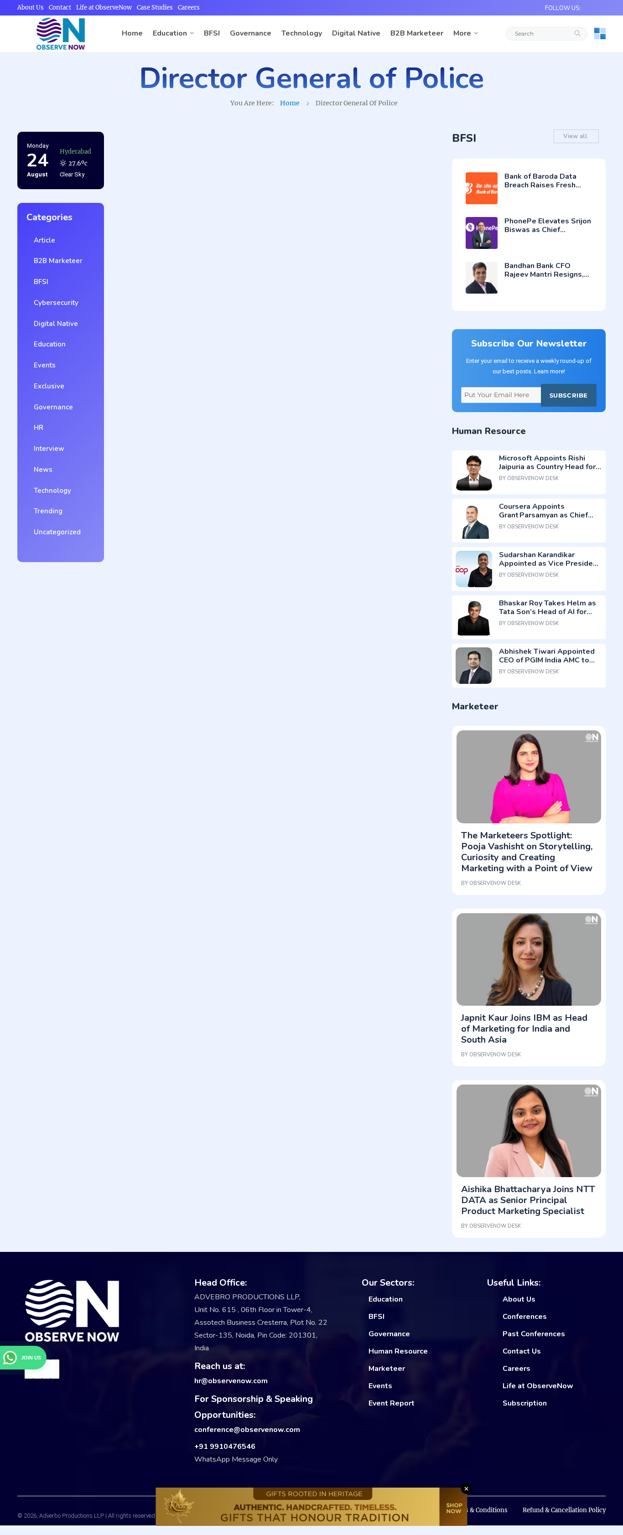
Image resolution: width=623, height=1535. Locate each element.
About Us (30, 7)
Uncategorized (55, 532)
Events (43, 365)
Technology (301, 33)
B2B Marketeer (416, 33)
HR (36, 427)
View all (576, 136)
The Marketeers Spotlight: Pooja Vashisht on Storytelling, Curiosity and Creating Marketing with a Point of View (526, 851)
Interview (47, 448)
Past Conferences (534, 1334)
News (41, 469)
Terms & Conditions (478, 1510)
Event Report (392, 1403)
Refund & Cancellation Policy (564, 1510)
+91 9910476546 (224, 1447)
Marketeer (387, 1369)
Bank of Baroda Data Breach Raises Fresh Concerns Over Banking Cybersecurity (544, 189)
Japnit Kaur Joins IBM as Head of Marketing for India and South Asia (524, 1029)
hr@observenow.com (231, 1381)
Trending (46, 511)
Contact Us (522, 1351)
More (462, 33)
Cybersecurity (54, 302)
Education (170, 33)
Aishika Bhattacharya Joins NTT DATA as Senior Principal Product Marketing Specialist (528, 1200)
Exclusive (47, 386)
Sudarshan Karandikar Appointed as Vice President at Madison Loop (549, 563)
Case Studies (155, 7)
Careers (189, 7)
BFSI (212, 33)
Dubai (68, 151)
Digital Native (356, 33)
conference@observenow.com (247, 1430)
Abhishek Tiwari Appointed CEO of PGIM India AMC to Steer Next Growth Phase (547, 660)
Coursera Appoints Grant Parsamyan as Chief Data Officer (543, 515)
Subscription (525, 1403)
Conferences (525, 1317)
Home (132, 33)
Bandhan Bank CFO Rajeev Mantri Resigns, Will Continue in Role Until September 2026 (544, 279)
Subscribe (569, 395)
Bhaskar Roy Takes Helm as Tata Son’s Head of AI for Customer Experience (547, 611)
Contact (60, 7)
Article (42, 240)
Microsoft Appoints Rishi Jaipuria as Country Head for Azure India (547, 467)
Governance (250, 33)
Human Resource (398, 1351)
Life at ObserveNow (104, 7)
